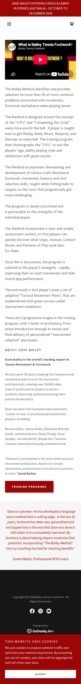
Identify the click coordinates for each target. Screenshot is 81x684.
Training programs (29, 487)
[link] (72, 24)
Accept (40, 674)
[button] (10, 24)
